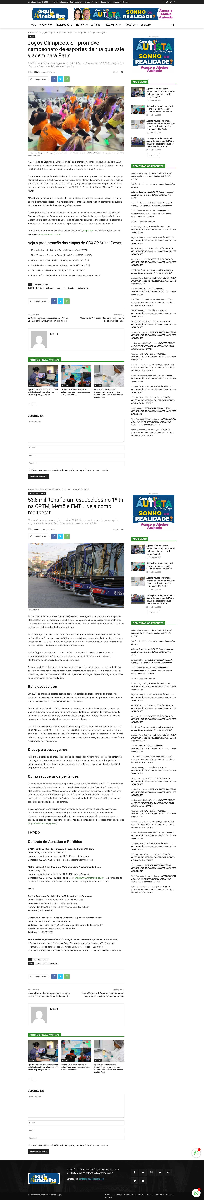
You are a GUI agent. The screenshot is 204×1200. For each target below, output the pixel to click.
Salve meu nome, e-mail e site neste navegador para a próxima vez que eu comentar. (70, 470)
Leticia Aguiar (83, 288)
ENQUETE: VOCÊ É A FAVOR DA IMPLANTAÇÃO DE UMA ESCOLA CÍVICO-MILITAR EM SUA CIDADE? (153, 229)
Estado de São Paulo (52, 288)
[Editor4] (30, 72)
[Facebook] (163, 2)
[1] (196, 1194)
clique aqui (88, 230)
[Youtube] (174, 2)
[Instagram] (166, 2)
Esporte (39, 288)
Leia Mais (152, 155)
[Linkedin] (159, 1172)
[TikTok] (168, 1172)
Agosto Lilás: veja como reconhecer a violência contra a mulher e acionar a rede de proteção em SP (43, 392)
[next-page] (34, 404)
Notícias (38, 32)
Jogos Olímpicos (69, 288)
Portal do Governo (41, 285)
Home (30, 32)
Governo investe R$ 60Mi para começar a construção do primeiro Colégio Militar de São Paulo (152, 195)
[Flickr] (142, 1172)
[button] (172, 25)
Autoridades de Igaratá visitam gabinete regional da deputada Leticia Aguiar (151, 176)
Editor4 (36, 72)
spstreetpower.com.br (49, 234)
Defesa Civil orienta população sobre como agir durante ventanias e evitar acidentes (75, 392)
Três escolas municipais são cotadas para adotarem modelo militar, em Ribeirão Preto (151, 213)
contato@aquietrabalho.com (91, 1178)
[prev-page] (29, 404)
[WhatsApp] (67, 79)
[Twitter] (170, 2)
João (133, 192)
